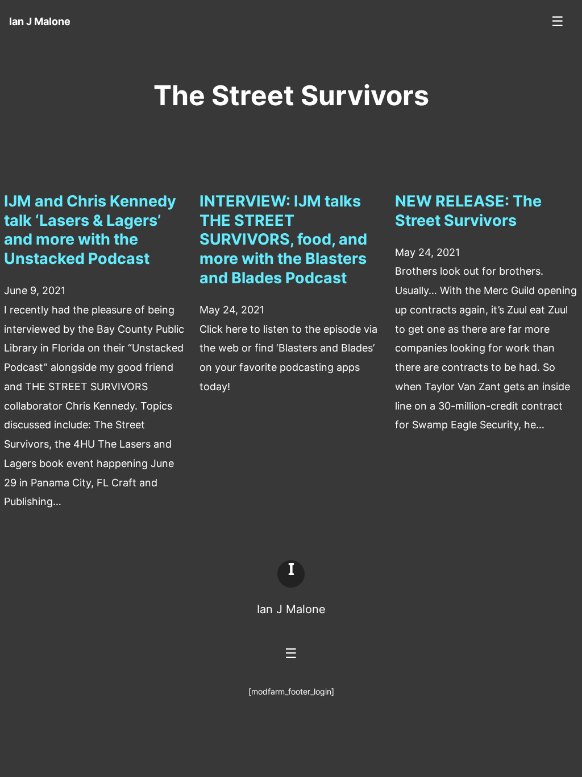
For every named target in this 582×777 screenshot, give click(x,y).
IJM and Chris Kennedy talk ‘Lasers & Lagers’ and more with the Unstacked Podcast (90, 230)
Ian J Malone (291, 609)
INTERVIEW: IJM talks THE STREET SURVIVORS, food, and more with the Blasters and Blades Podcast (283, 239)
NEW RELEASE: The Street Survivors (468, 211)
